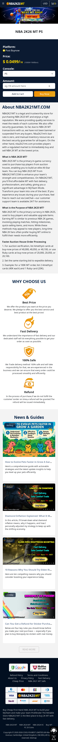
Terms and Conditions (37, 675)
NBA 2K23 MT (11, 724)
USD (45, 3)
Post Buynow (13, 50)
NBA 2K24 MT (25, 724)
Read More (29, 649)
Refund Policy (16, 675)
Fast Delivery (44, 678)
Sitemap (33, 738)
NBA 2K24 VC (38, 724)
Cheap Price (18, 681)
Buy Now (44, 94)
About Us (12, 678)
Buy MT (49, 724)
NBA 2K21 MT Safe (37, 681)
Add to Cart (18, 94)
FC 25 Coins (29, 727)
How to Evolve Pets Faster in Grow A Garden (29, 461)
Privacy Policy (27, 678)
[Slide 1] (29, 20)
